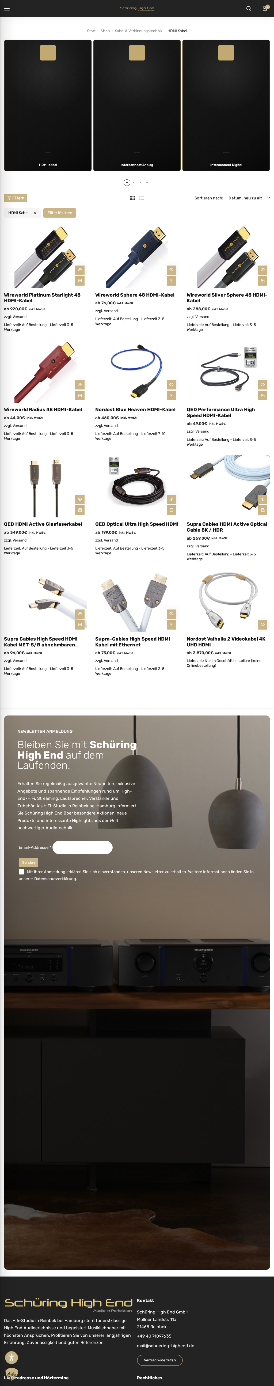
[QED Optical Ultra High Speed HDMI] (136, 486)
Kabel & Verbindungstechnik (138, 31)
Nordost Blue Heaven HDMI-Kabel (135, 409)
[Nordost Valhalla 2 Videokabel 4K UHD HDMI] (228, 601)
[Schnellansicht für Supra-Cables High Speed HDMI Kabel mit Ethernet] (171, 614)
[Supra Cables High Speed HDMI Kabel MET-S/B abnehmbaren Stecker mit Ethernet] (45, 601)
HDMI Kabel (18, 212)
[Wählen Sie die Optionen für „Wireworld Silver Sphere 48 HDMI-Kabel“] (262, 281)
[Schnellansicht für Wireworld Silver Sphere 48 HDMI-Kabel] (262, 270)
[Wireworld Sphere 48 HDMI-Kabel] (136, 257)
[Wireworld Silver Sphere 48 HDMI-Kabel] (228, 257)
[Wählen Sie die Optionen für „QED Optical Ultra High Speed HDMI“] (171, 510)
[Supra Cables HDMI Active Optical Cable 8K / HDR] (228, 486)
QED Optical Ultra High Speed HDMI (136, 524)
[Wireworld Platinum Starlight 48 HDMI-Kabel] (45, 257)
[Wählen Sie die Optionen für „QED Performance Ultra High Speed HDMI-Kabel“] (262, 395)
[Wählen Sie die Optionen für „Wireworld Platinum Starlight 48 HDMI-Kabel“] (80, 281)
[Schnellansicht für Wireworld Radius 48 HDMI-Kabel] (80, 384)
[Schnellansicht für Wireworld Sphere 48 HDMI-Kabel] (171, 270)
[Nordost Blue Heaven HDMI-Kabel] (136, 371)
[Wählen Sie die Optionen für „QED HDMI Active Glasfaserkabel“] (80, 510)
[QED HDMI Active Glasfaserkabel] (45, 486)
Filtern (18, 198)
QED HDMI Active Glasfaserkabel (43, 524)
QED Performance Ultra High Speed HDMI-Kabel (221, 412)
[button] (127, 182)
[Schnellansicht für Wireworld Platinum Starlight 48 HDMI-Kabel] (80, 270)
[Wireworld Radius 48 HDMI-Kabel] (45, 371)
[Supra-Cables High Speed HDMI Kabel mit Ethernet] (136, 601)
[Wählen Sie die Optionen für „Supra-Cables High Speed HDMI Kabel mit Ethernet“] (171, 625)
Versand (19, 317)
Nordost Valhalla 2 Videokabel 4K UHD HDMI (226, 642)
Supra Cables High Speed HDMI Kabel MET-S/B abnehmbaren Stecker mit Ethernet (41, 642)
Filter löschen (60, 212)
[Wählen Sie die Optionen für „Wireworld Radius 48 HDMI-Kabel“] (80, 395)
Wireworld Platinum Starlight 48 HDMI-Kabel (42, 298)
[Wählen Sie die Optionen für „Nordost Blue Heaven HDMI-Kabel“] (171, 395)
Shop (105, 31)
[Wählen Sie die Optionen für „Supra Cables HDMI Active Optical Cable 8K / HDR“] (262, 510)
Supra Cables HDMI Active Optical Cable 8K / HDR (227, 527)
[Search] (248, 8)
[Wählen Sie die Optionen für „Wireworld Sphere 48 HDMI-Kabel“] (171, 281)
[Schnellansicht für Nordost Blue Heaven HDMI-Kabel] (171, 384)
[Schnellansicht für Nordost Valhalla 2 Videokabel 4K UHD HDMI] (262, 625)
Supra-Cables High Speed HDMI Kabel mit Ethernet (132, 642)
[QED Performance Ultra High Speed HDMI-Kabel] (228, 371)
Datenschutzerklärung (55, 878)
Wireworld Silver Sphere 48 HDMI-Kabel (227, 298)
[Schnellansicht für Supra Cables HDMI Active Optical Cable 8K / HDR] (262, 499)
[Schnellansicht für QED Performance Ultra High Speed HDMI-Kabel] (262, 384)
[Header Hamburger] (9, 8)
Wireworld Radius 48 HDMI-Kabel (43, 409)
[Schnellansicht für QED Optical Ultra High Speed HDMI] (171, 499)
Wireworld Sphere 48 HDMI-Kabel (134, 295)
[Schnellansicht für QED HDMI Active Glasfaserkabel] (80, 499)
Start (91, 31)
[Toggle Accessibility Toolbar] (11, 1358)
